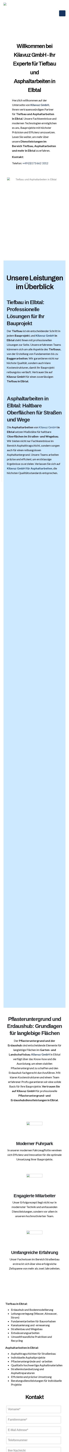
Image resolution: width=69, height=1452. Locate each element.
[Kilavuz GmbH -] (12, 11)
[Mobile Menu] (62, 13)
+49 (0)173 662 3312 (35, 163)
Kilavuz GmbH (45, 335)
